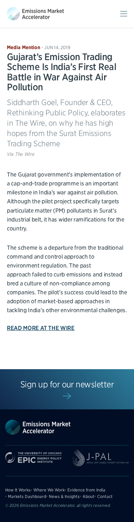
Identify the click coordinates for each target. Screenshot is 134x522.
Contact (105, 496)
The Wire (25, 154)
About (88, 496)
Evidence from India (86, 489)
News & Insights (64, 496)
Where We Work (49, 489)
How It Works (18, 489)
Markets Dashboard (27, 496)
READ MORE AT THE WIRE (41, 328)
